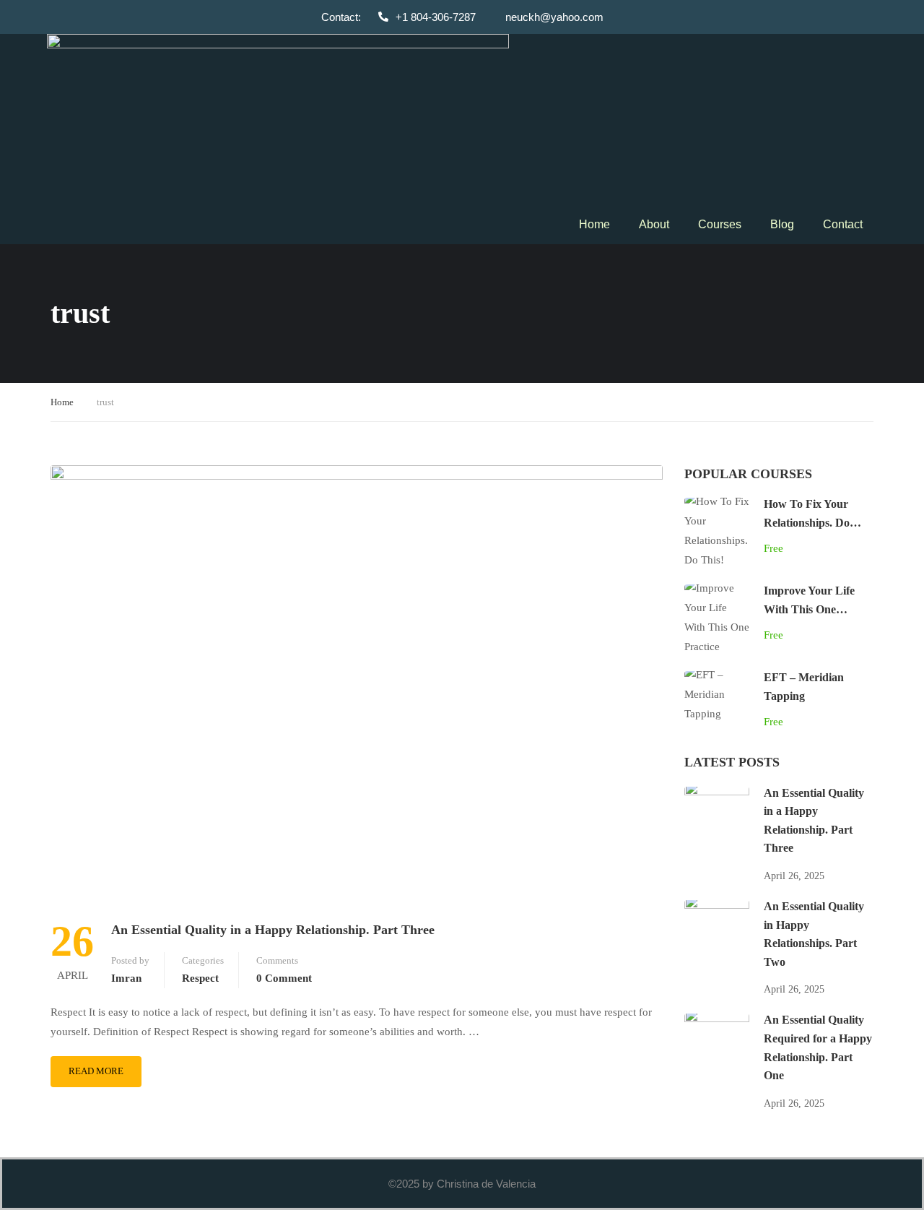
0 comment (284, 978)
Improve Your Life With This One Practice (809, 609)
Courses (719, 224)
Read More (96, 1071)
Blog (782, 224)
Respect (200, 978)
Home (594, 224)
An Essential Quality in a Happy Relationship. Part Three (273, 929)
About (654, 224)
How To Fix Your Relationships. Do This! (807, 522)
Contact (843, 224)
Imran (126, 978)
